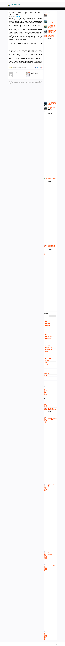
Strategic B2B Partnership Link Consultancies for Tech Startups (52, 179)
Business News (47, 334)
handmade (18, 67)
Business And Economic (18, 8)
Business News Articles (48, 336)
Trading (46, 364)
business (14, 67)
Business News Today (48, 338)
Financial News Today (48, 356)
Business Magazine (48, 332)
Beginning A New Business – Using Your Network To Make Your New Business (52, 418)
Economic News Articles (48, 347)
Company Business (48, 345)
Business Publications (48, 340)
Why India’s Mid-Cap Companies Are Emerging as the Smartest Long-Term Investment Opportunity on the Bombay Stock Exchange (50, 16)
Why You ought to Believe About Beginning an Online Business (52, 485)
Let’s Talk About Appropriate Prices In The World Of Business (52, 401)
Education (46, 351)
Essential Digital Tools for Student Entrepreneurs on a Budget (52, 36)
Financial (45, 8)
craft (16, 67)
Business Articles (47, 323)
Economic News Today (48, 349)
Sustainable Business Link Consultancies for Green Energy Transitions (51, 26)
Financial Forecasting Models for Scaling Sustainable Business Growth (52, 21)
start (25, 67)
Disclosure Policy (46, 373)
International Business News (49, 358)
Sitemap (45, 375)
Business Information (48, 327)
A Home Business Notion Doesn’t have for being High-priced (52, 632)
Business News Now (28, 8)
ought (21, 67)
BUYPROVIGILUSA (12, 644)
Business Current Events (48, 325)
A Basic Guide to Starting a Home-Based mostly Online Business (52, 388)
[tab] (47, 316)
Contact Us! (46, 371)
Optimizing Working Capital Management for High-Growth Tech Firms (52, 31)
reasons (23, 67)
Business (10, 8)
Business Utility (38, 8)
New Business (10, 67)
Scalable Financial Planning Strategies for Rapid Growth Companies (52, 103)
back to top (55, 644)
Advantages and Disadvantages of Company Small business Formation (52, 409)
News (46, 362)
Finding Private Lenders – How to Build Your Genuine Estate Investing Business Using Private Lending (36, 73)
